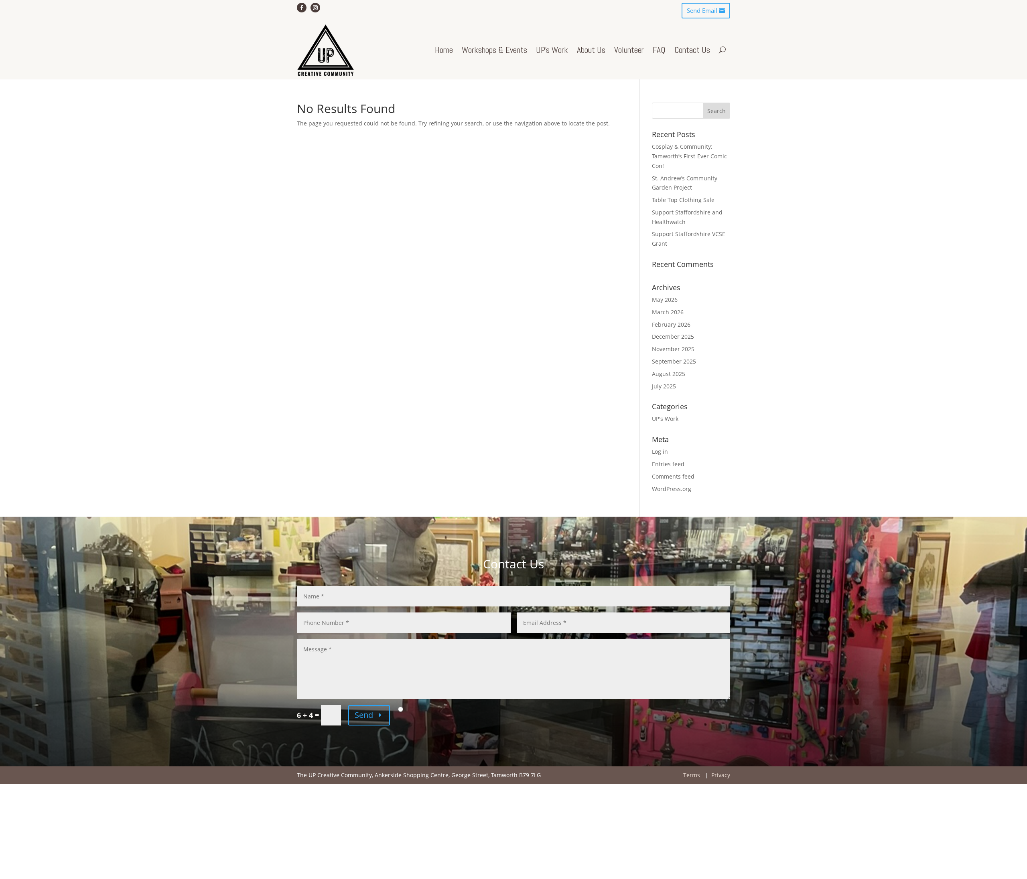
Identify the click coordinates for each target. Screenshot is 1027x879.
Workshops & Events (494, 49)
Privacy (720, 775)
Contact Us (692, 49)
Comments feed (673, 476)
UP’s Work (552, 49)
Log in (660, 451)
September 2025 (674, 361)
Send (364, 714)
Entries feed (668, 464)
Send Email (702, 10)
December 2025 (673, 336)
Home (444, 49)
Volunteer (629, 49)
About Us (591, 49)
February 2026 (671, 324)
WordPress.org (671, 489)
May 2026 (665, 299)
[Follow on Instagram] (315, 7)
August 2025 (668, 374)
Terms (691, 775)
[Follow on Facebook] (301, 7)
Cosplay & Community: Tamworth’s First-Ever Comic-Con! (690, 156)
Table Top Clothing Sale (683, 200)
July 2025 (664, 386)
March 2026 (668, 312)
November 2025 (673, 349)
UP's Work (665, 418)
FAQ (659, 49)
